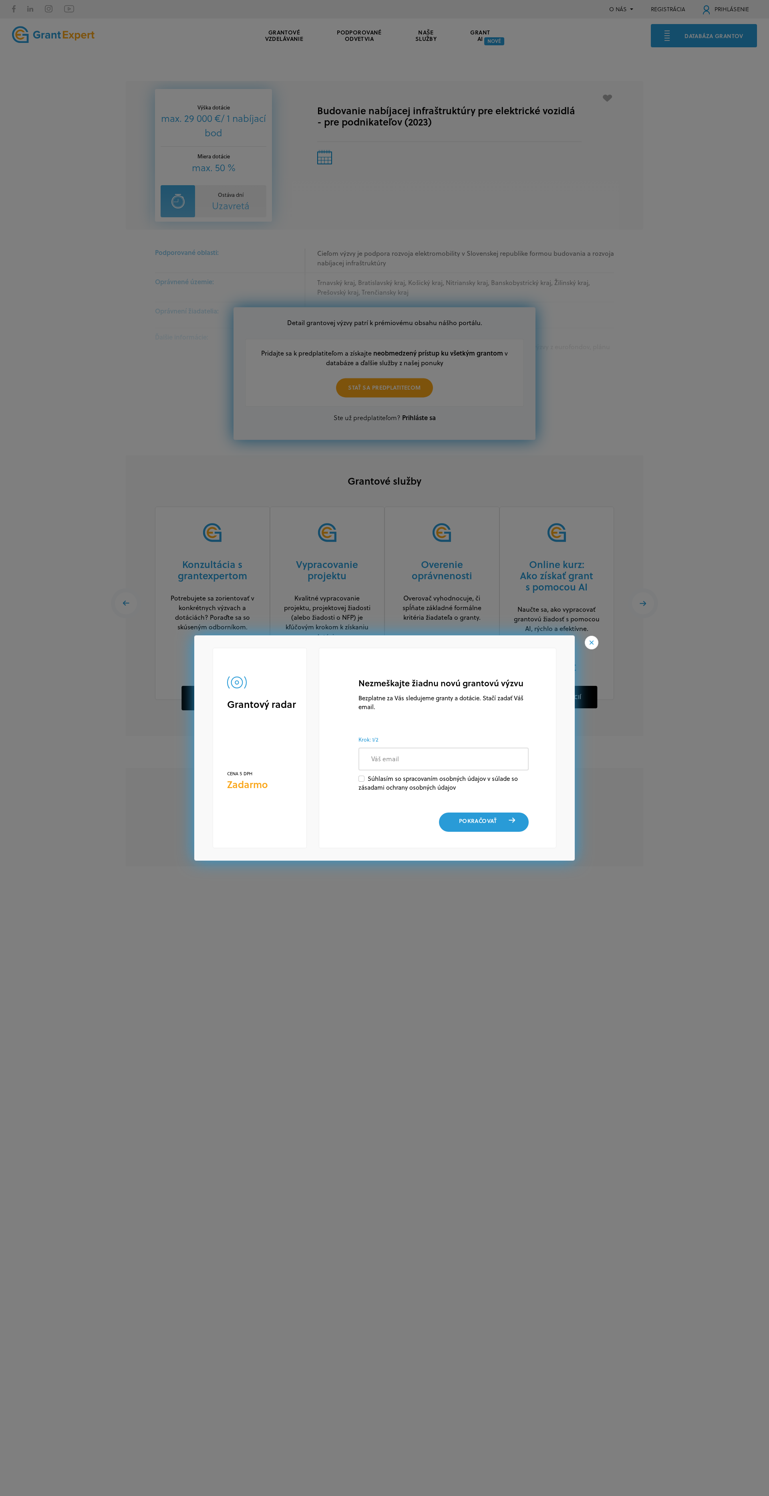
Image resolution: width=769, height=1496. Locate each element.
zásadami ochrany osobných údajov (407, 787)
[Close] (591, 642)
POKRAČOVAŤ (478, 821)
